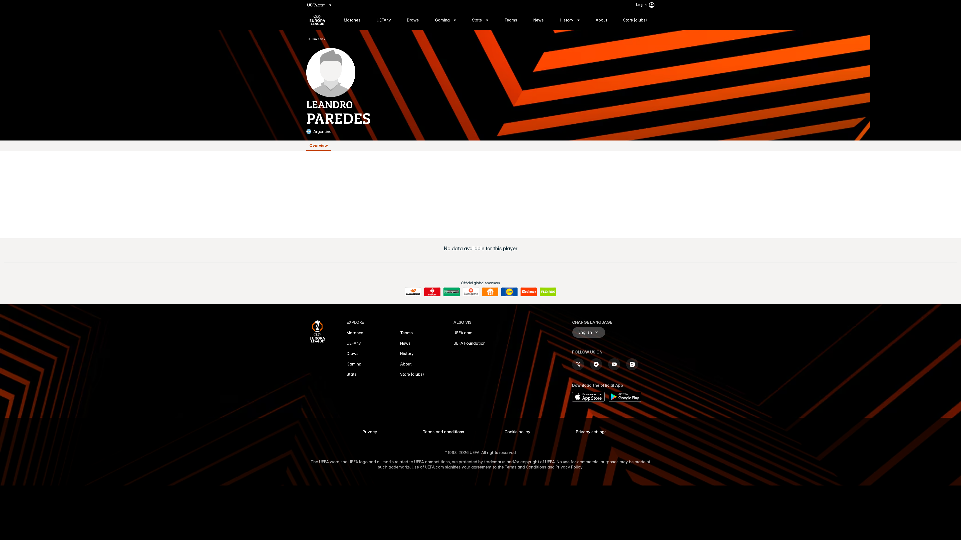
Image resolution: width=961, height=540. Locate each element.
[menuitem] (354, 20)
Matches (355, 332)
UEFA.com (462, 332)
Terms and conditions (443, 432)
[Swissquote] (471, 292)
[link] (352, 20)
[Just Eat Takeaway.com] (490, 292)
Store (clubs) (412, 374)
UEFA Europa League (317, 20)
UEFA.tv (354, 343)
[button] (445, 20)
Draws (353, 353)
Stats (352, 374)
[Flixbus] (548, 292)
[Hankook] (413, 292)
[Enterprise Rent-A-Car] (451, 292)
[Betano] (529, 292)
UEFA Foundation (469, 343)
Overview (318, 146)
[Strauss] (432, 292)
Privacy (370, 432)
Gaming (354, 364)
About (406, 364)
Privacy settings (591, 432)
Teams (406, 332)
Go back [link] (318, 38)
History (407, 353)
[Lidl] (509, 292)
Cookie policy (517, 432)
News (405, 343)
